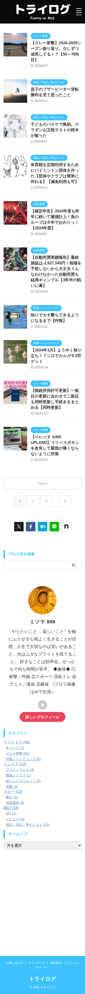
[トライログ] (42, 526)
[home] (42, 705)
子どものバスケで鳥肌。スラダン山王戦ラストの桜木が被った (55, 130)
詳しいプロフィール (43, 717)
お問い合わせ (14, 963)
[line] (54, 526)
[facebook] (30, 526)
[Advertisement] (42, 897)
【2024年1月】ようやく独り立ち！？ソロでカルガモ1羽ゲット (56, 356)
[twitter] (19, 526)
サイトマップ (36, 963)
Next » (43, 483)
